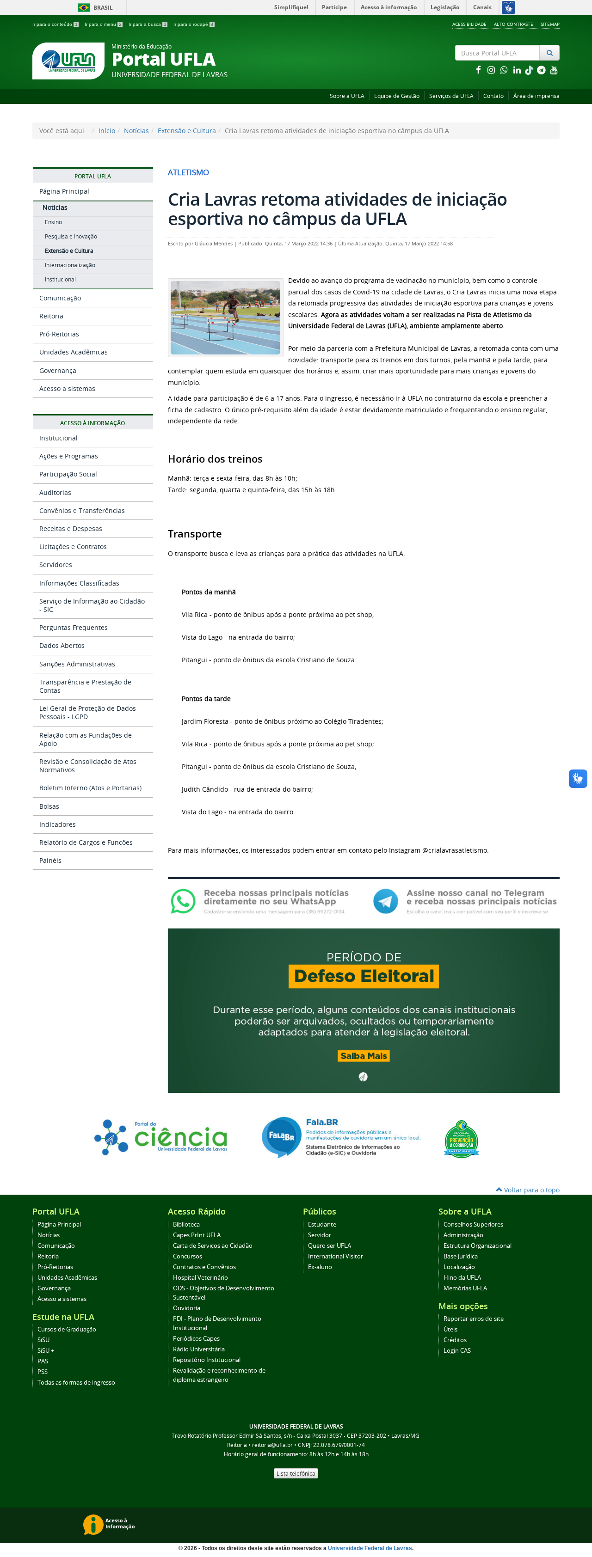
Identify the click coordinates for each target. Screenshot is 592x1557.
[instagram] (492, 69)
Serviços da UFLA (451, 96)
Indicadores (57, 824)
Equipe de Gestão (396, 96)
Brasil (93, 8)
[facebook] (479, 69)
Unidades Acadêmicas (73, 352)
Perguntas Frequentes (73, 627)
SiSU (43, 1340)
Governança (57, 370)
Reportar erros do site (474, 1319)
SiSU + (45, 1351)
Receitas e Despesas (70, 528)
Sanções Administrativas (77, 663)
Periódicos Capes (196, 1339)
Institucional (60, 279)
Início (107, 130)
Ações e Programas (68, 456)
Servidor (319, 1235)
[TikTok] (530, 69)
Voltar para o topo (531, 1189)
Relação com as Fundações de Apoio (85, 739)
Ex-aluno (320, 1267)
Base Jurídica (461, 1256)
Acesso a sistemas (67, 388)
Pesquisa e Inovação (71, 236)
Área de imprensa (536, 96)
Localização (459, 1267)
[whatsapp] (505, 69)
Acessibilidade (469, 24)
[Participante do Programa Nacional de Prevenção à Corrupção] (461, 1138)
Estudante (322, 1224)
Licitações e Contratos (73, 546)
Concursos (187, 1256)
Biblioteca (186, 1224)
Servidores (55, 564)
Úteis (450, 1329)
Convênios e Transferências (82, 510)
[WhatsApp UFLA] (262, 900)
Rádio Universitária (199, 1349)
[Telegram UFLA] (465, 900)
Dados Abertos (62, 645)
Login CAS (457, 1351)
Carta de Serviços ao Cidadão (213, 1246)
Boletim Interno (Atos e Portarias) (90, 787)
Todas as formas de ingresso (76, 1382)
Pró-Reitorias (59, 334)
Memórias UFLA (465, 1288)
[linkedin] (518, 69)
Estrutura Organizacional (478, 1246)
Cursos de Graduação (66, 1329)
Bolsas (49, 806)
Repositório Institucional (206, 1360)
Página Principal (64, 191)
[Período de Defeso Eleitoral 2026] (364, 1010)
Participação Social (68, 474)
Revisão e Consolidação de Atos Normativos (87, 765)
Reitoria (51, 315)
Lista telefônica (296, 1473)
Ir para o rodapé (193, 24)
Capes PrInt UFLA (197, 1235)
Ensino (53, 222)
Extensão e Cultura (187, 130)
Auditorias (55, 492)
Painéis (50, 860)
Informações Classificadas (79, 583)
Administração (463, 1235)
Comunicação (60, 297)
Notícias (136, 130)
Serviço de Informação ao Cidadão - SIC (92, 605)
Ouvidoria (186, 1308)
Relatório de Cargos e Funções (86, 842)
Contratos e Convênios (204, 1267)
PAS (42, 1361)
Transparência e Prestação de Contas (85, 686)
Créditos (455, 1340)
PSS (42, 1372)
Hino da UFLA (462, 1278)
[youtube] (554, 69)
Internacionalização (70, 265)
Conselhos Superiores (473, 1224)
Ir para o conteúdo (55, 24)
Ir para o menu (103, 24)
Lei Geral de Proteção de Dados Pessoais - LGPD (87, 712)
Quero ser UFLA (329, 1246)
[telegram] (542, 69)
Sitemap (550, 24)
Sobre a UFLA (347, 96)
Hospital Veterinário (200, 1278)
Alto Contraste (513, 24)
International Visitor (335, 1256)
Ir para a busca (147, 24)
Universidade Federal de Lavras (370, 1548)
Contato (493, 96)
